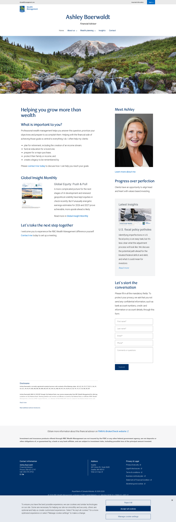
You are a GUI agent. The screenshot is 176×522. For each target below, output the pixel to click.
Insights (102, 30)
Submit (122, 367)
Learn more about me (125, 171)
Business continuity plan (135, 476)
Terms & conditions (133, 472)
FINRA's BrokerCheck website (112, 431)
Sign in (151, 2)
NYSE (109, 495)
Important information (137, 2)
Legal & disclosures (133, 468)
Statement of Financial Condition (138, 480)
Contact (112, 30)
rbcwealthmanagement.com (27, 2)
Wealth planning (87, 30)
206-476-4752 (28, 472)
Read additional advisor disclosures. (30, 408)
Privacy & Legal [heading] (132, 461)
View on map (96, 472)
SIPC (124, 495)
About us (71, 30)
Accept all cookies (128, 509)
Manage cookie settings (128, 516)
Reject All (128, 502)
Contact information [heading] (28, 461)
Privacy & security (132, 465)
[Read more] (23, 402)
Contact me (26, 235)
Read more (124, 268)
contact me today (36, 166)
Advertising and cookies (134, 484)
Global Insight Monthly (77, 216)
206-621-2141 (30, 470)
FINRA (117, 495)
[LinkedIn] (23, 474)
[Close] (172, 500)
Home (61, 30)
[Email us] (21, 474)
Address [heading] (94, 461)
